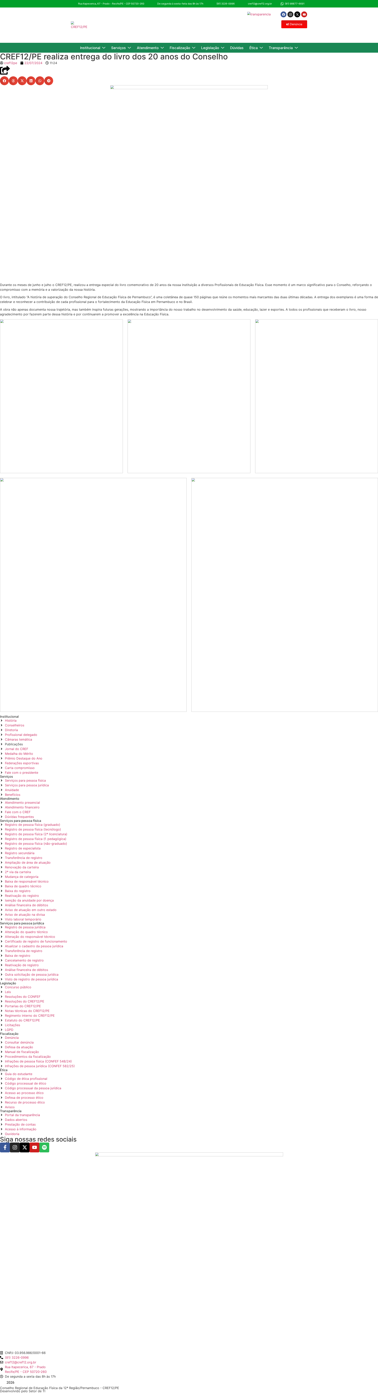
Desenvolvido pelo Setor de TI (22, 1391)
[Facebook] (283, 14)
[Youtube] (304, 14)
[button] (4, 80)
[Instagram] (290, 14)
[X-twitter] (297, 14)
